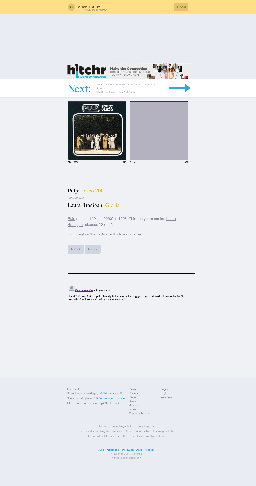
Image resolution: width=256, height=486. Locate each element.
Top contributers (139, 413)
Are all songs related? (96, 9)
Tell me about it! (112, 393)
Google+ (150, 449)
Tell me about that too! (112, 398)
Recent (133, 397)
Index (132, 409)
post (182, 7)
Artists (133, 401)
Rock (77, 249)
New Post (166, 397)
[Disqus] (128, 327)
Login (163, 393)
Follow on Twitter (132, 449)
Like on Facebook (108, 449)
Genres (133, 405)
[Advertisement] (128, 38)
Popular (134, 393)
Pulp (71, 218)
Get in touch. (112, 403)
